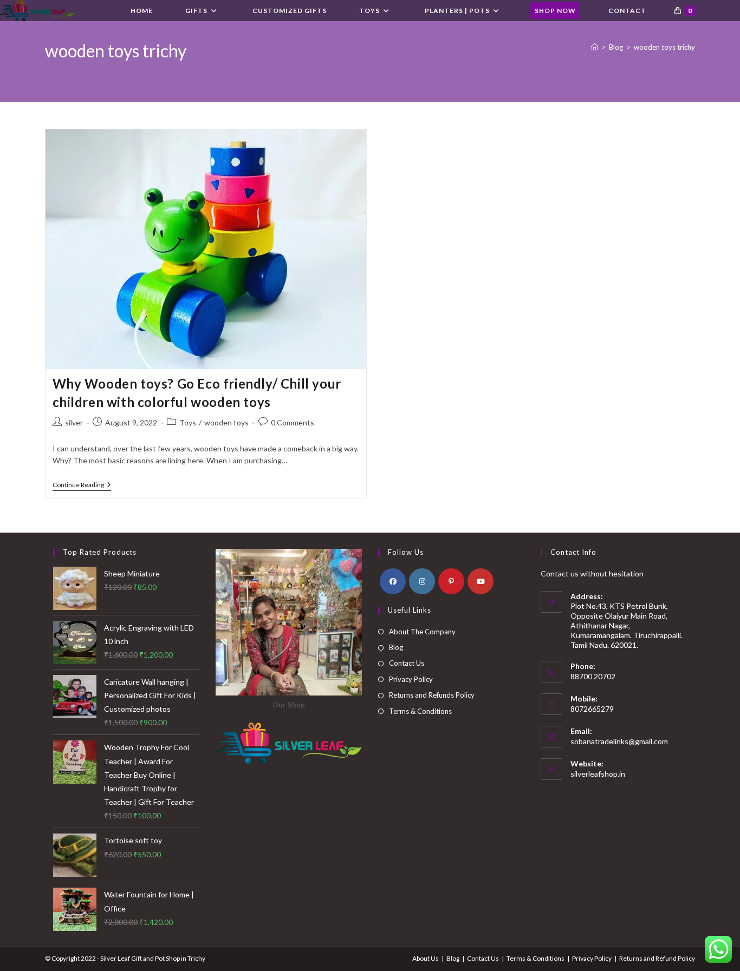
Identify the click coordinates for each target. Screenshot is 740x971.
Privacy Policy (411, 679)
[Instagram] (422, 581)
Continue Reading (82, 485)
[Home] (594, 47)
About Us (425, 958)
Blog (396, 647)
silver (74, 422)
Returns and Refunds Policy (432, 695)
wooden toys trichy (664, 47)
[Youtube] (481, 581)
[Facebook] (393, 581)
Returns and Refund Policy (657, 958)
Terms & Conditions (420, 711)
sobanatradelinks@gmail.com (619, 741)
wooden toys (226, 422)
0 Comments (292, 422)
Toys (187, 422)
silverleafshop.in (597, 773)
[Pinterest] (451, 581)
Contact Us (406, 663)
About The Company (422, 631)
